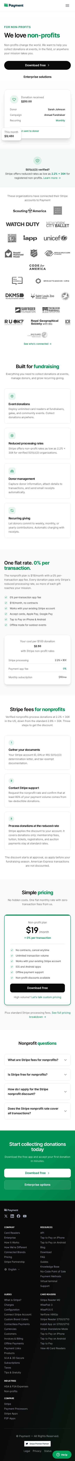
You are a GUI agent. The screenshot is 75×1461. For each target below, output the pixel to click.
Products (9, 1353)
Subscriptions (12, 1362)
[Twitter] (6, 1216)
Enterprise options (37, 1184)
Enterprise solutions (37, 77)
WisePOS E (46, 1309)
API (42, 1232)
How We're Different (15, 1247)
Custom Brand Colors (16, 1319)
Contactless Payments (17, 1324)
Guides (44, 1261)
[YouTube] (25, 1216)
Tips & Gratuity (12, 1372)
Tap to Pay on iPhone (52, 1237)
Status (47, 1450)
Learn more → (52, 177)
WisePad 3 (46, 1304)
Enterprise (10, 1237)
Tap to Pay (46, 1343)
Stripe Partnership (14, 1261)
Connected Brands (14, 1252)
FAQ (42, 1256)
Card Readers (12, 1232)
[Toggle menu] (67, 5)
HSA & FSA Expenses (16, 1386)
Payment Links (12, 1348)
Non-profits (10, 1391)
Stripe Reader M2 (50, 1299)
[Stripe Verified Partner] (37, 1444)
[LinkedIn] (12, 1216)
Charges (9, 1304)
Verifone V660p (49, 1314)
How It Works (11, 1242)
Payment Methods (50, 1276)
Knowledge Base (49, 1266)
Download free (35, 65)
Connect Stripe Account (17, 1314)
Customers (10, 1333)
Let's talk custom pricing (46, 997)
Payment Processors (16, 1408)
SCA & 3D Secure (14, 1357)
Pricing (8, 1256)
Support (45, 1285)
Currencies (10, 1328)
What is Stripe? (12, 1299)
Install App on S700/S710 (54, 1324)
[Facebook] (18, 1216)
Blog (42, 1247)
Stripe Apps (11, 1413)
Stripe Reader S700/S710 (54, 1319)
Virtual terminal (48, 1281)
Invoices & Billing (13, 1338)
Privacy (37, 1450)
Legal (27, 1450)
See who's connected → (37, 343)
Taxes (7, 1367)
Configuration (12, 1309)
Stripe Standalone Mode (54, 1328)
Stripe (7, 1403)
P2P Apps (9, 1418)
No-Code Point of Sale (53, 1271)
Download (46, 1252)
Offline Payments (14, 1343)
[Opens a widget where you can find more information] (62, 1455)
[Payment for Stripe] (13, 5)
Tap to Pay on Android (53, 1242)
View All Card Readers (52, 1348)
